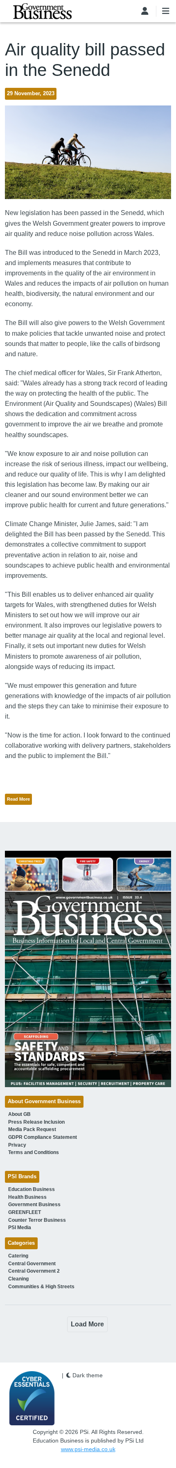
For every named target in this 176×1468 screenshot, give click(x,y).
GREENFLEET (24, 1212)
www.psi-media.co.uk (88, 1449)
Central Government (32, 1263)
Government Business (34, 1204)
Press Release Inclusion (36, 1122)
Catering (18, 1256)
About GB (19, 1114)
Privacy (17, 1145)
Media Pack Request (32, 1129)
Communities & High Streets (41, 1286)
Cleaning (18, 1279)
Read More (18, 799)
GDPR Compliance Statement (42, 1137)
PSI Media (19, 1227)
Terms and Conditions (33, 1152)
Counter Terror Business (37, 1220)
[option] (88, 969)
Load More (87, 1324)
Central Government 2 (34, 1271)
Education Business (31, 1189)
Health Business (27, 1197)
